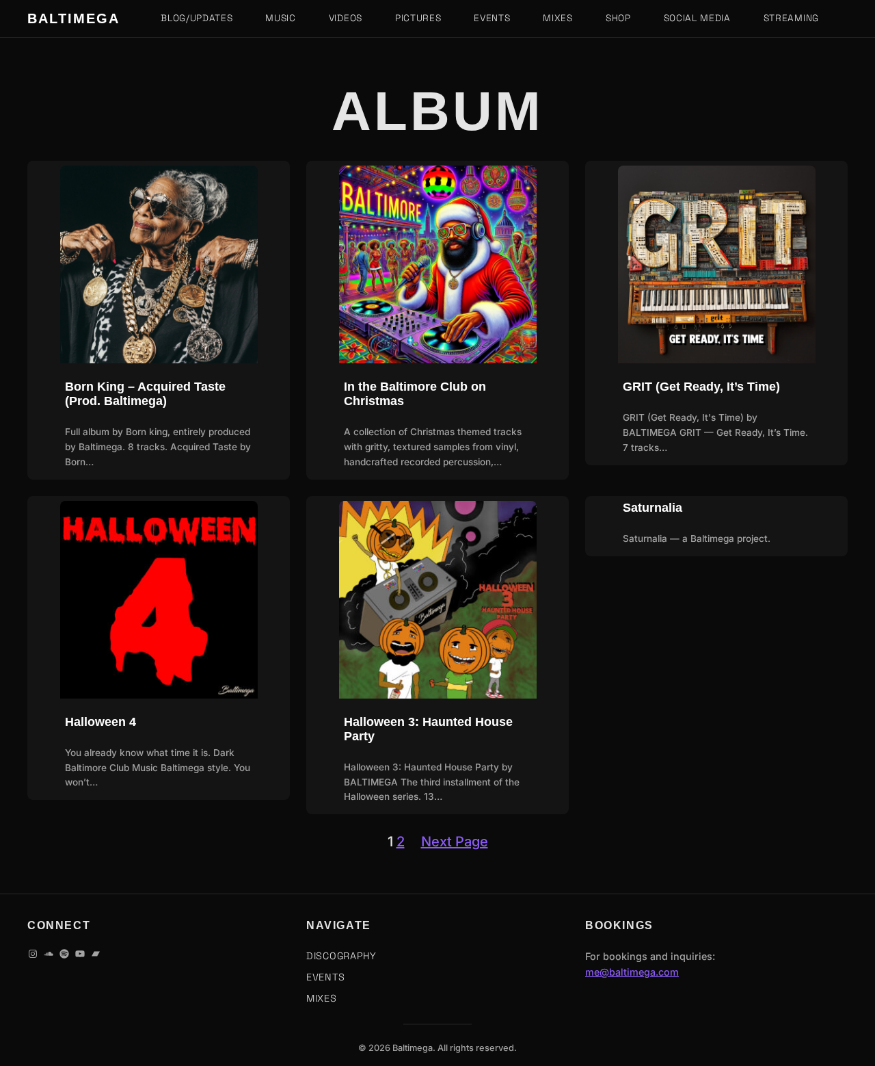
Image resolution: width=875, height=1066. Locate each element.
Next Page (454, 841)
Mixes (557, 18)
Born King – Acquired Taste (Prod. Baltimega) (145, 394)
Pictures (418, 18)
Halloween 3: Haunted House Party (428, 729)
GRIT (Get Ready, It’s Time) (701, 386)
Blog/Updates (196, 18)
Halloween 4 (100, 722)
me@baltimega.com (632, 972)
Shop (618, 18)
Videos (345, 18)
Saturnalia (652, 508)
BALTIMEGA (73, 18)
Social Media (697, 18)
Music (280, 18)
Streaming (791, 18)
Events (492, 18)
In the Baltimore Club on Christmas (415, 394)
